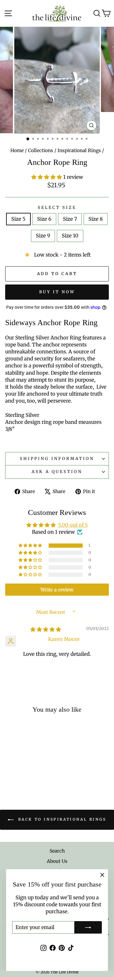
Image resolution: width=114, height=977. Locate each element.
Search (57, 851)
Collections (40, 150)
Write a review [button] (57, 590)
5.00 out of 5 (73, 525)
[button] (47, 177)
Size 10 (70, 236)
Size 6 (44, 219)
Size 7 (70, 219)
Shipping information (57, 458)
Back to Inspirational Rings (61, 819)
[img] (45, 629)
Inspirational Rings (79, 150)
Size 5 (18, 219)
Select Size (57, 207)
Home (17, 150)
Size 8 (95, 219)
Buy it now (57, 291)
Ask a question (57, 471)
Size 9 (43, 236)
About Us (57, 861)
